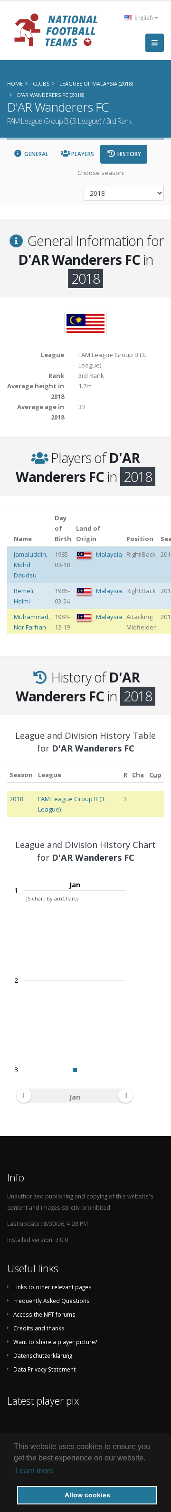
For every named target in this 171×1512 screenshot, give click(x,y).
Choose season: (100, 172)
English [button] (143, 17)
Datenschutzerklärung (42, 1355)
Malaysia (109, 554)
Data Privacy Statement (44, 1369)
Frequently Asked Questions (51, 1300)
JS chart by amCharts (52, 898)
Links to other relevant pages (52, 1287)
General (35, 154)
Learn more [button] (34, 1471)
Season (21, 774)
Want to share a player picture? (55, 1342)
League (49, 774)
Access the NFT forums (44, 1314)
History (128, 154)
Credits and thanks (39, 1328)
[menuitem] (74, 1096)
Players (82, 154)
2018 (16, 799)
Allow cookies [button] (87, 1495)
